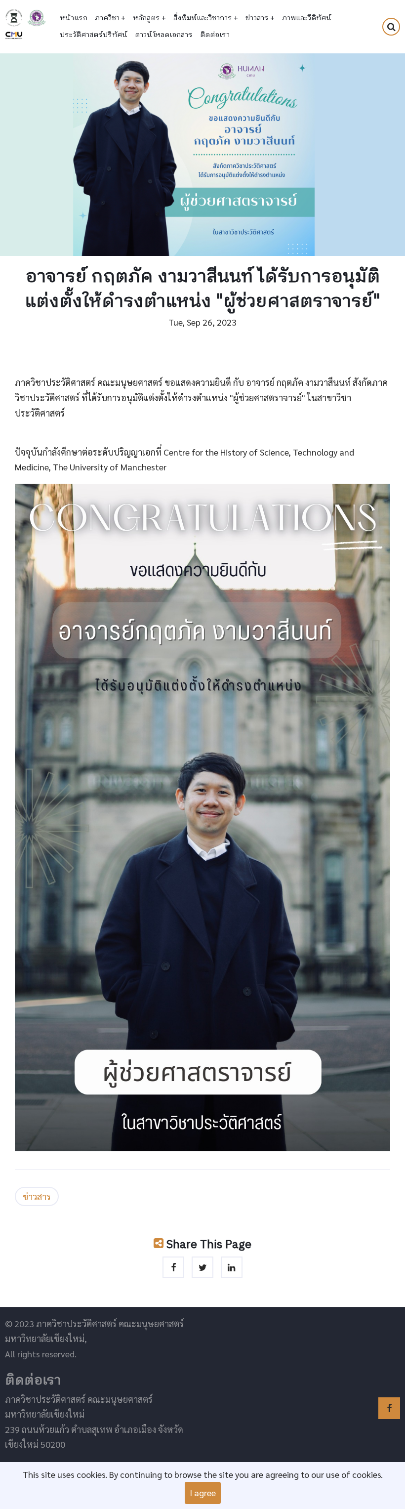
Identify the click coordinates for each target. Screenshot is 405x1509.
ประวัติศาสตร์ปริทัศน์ (93, 35)
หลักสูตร (149, 18)
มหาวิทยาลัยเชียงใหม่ (14, 35)
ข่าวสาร (260, 18)
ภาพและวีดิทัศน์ (306, 18)
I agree (203, 1492)
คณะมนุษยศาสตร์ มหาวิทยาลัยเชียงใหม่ (36, 18)
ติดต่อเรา (215, 35)
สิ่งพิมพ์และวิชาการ (205, 18)
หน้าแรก (73, 18)
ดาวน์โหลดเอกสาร (164, 35)
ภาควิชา (110, 18)
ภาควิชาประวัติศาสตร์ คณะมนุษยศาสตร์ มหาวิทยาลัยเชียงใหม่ (14, 18)
